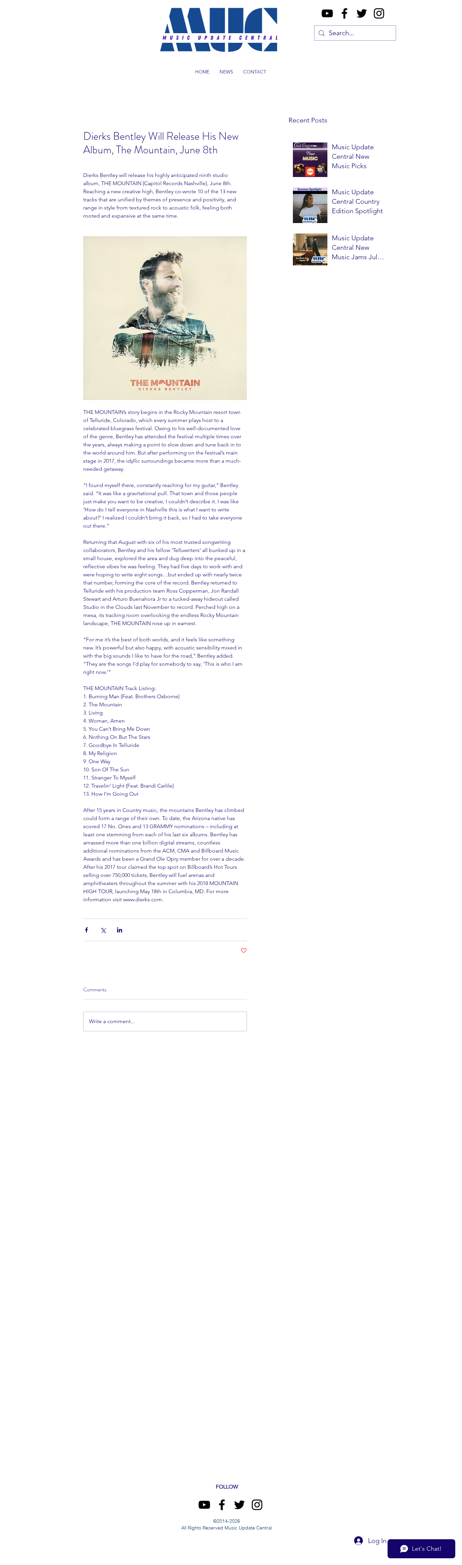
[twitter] (362, 13)
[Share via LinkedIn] (119, 930)
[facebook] (344, 13)
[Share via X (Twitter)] (103, 930)
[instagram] (379, 13)
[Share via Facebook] (86, 930)
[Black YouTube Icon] (327, 13)
